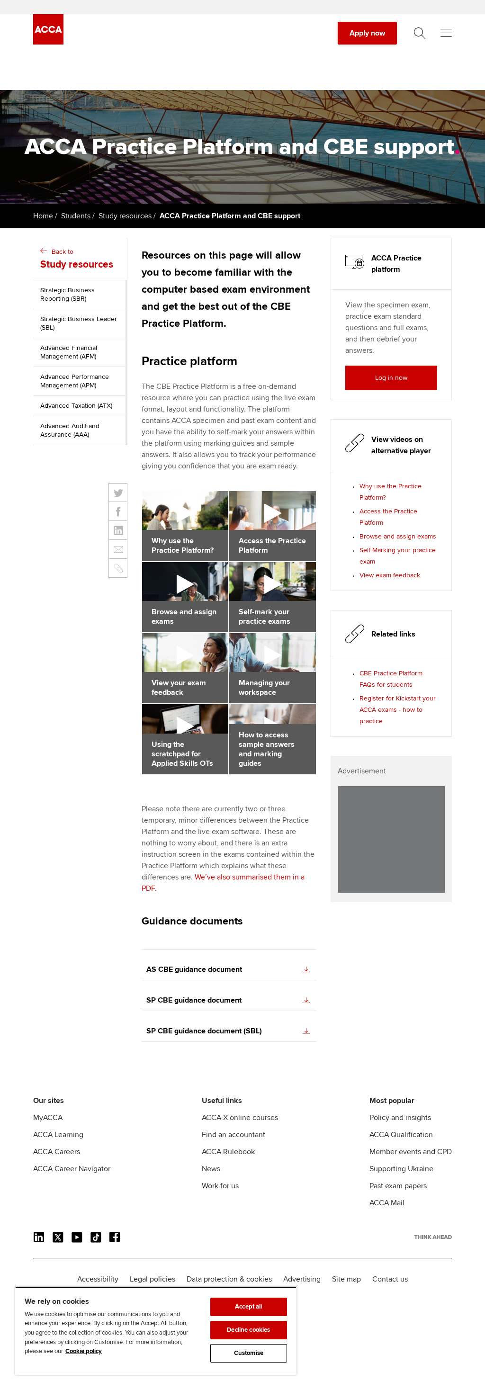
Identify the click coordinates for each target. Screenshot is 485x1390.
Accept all (248, 1306)
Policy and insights (400, 1117)
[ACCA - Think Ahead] (48, 42)
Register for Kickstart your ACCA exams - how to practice (397, 709)
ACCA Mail (386, 1203)
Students (75, 216)
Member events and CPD (410, 1152)
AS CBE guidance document (194, 969)
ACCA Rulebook (228, 1152)
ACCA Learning (58, 1134)
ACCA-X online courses (240, 1117)
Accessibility (97, 1279)
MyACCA (48, 1117)
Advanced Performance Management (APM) (74, 381)
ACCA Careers (56, 1152)
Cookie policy (83, 1351)
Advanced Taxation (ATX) (76, 406)
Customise (248, 1353)
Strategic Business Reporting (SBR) (67, 294)
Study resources (125, 216)
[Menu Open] (446, 33)
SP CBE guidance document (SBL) (204, 1031)
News (211, 1169)
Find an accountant (233, 1134)
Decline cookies (248, 1330)
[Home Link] (433, 1237)
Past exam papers (398, 1186)
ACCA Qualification (401, 1134)
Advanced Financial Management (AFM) (68, 352)
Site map (346, 1279)
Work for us (220, 1186)
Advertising (302, 1279)
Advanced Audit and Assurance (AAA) (69, 430)
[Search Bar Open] (419, 33)
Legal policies (152, 1279)
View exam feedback (389, 575)
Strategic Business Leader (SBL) (78, 323)
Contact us (390, 1279)
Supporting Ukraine (401, 1169)
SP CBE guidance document (194, 1000)
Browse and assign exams (397, 536)
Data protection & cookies (229, 1279)
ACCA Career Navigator (71, 1169)
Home (43, 216)
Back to (76, 259)
